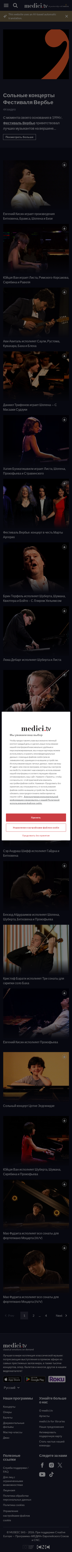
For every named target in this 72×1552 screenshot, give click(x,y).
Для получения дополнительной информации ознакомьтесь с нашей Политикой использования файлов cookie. (35, 799)
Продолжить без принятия (36, 835)
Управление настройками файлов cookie (36, 827)
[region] (36, 776)
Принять (36, 817)
